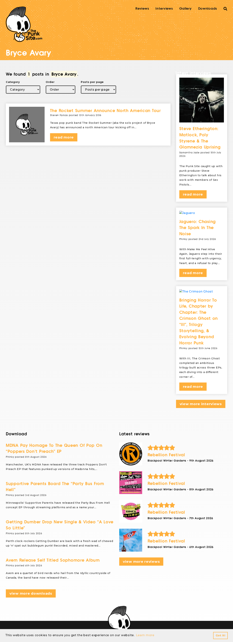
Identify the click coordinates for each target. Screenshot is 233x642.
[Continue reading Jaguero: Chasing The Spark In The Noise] (201, 213)
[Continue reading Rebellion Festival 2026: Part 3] (130, 482)
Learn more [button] (145, 635)
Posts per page (92, 82)
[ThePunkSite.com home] (24, 24)
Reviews (142, 9)
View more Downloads (30, 593)
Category (13, 82)
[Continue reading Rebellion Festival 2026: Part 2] (130, 511)
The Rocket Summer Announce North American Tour (105, 110)
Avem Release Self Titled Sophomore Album (53, 560)
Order (50, 82)
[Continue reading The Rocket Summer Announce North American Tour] (27, 124)
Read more (64, 137)
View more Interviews (201, 404)
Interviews (164, 9)
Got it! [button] (220, 635)
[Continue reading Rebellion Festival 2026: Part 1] (130, 540)
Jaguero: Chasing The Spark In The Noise (197, 227)
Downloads (207, 9)
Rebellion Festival (166, 454)
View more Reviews (141, 561)
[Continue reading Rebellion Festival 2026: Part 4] (130, 453)
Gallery (185, 9)
